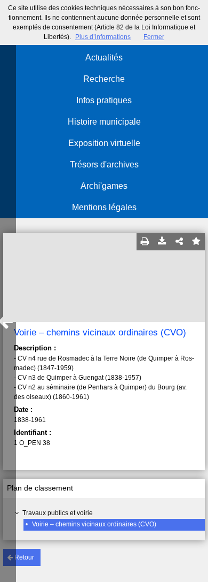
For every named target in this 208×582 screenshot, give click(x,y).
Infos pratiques (104, 100)
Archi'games (104, 185)
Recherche (104, 78)
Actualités (104, 57)
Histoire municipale (104, 121)
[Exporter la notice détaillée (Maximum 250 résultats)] (162, 241)
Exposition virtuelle (104, 143)
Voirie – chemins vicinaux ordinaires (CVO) (94, 524)
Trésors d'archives (104, 164)
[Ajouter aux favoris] (196, 241)
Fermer (153, 37)
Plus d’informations (103, 37)
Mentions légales (104, 207)
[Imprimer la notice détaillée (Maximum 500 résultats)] (145, 241)
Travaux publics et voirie (57, 513)
